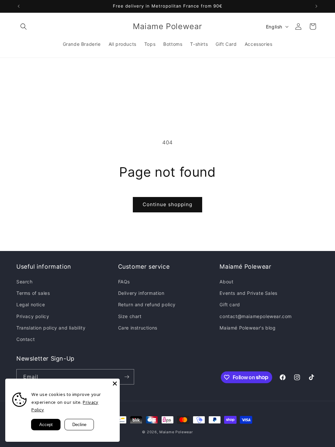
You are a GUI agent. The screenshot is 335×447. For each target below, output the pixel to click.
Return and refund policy (147, 304)
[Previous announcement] (18, 6)
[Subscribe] (126, 376)
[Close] (115, 383)
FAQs (124, 281)
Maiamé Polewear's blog (247, 328)
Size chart (130, 316)
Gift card (230, 304)
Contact (25, 339)
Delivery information (141, 293)
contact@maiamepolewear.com (256, 316)
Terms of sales (33, 293)
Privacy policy (32, 316)
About (226, 281)
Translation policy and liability (50, 328)
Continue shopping (167, 204)
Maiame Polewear (176, 432)
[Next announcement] (316, 6)
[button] (23, 26)
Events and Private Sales (248, 293)
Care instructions (137, 328)
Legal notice (30, 304)
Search (24, 281)
